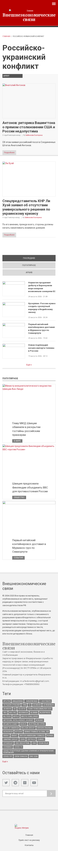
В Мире (17, 441)
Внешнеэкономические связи (29, 17)
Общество (19, 497)
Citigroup (8, 743)
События (18, 558)
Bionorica (8, 732)
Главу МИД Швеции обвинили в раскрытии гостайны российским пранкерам (26, 429)
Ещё (28, 365)
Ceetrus (31, 739)
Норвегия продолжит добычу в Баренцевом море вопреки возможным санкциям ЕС (41, 287)
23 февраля (48, 705)
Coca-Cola (43, 743)
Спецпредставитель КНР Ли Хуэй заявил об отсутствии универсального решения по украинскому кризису (26, 207)
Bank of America (11, 728)
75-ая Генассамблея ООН (39, 709)
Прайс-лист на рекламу (29, 840)
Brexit (14, 735)
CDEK (22, 739)
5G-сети (21, 709)
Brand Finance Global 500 (36, 732)
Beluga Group (28, 728)
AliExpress (45, 713)
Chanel (40, 739)
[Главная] (29, 10)
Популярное (29, 265)
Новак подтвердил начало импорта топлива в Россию (41, 348)
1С (30, 705)
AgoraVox (23, 713)
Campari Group (10, 739)
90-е (5, 713)
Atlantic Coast (10, 724)
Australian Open (37, 724)
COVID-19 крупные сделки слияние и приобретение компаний (28, 752)
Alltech (7, 716)
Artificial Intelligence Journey (18, 720)
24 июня (7, 709)
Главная (6, 36)
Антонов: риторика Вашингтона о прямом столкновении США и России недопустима (28, 127)
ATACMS (39, 720)
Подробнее (9, 153)
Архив (29, 272)
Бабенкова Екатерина (34, 135)
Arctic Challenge (29, 716)
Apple (16, 716)
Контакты (29, 845)
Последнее (39, 258)
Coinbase (7, 747)
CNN (34, 743)
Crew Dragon (21, 756)
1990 (24, 705)
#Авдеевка (17, 701)
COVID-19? (7, 756)
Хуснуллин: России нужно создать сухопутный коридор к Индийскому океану (41, 307)
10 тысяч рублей (11, 705)
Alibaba (34, 713)
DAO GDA (34, 756)
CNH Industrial (22, 743)
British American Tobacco (32, 735)
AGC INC (12, 713)
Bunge (50, 735)
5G (15, 709)
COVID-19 (18, 747)
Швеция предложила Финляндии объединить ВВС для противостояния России (30, 487)
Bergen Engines (44, 728)
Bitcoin (18, 732)
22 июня (37, 705)
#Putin (6, 701)
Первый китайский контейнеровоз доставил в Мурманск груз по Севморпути (41, 328)
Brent (6, 735)
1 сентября (45, 701)
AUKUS (23, 724)
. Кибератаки (31, 701)
